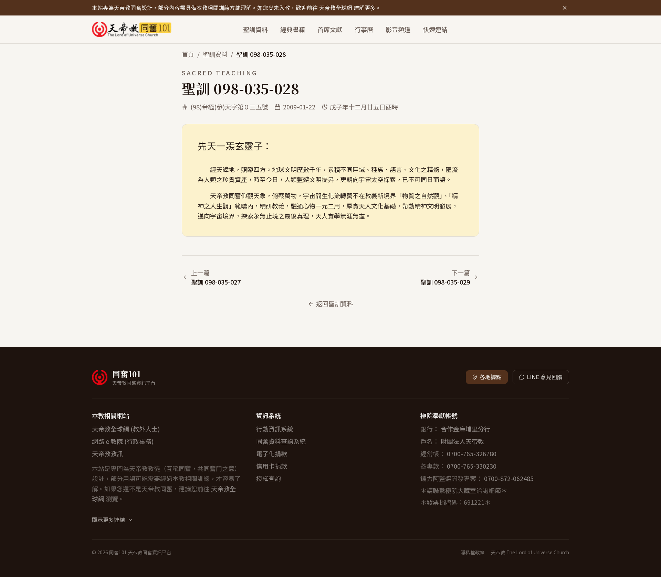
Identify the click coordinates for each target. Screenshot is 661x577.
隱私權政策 (473, 552)
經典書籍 (292, 29)
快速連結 (435, 29)
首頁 (188, 54)
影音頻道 (398, 29)
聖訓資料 (255, 29)
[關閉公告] (564, 7)
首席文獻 (329, 29)
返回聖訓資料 (334, 303)
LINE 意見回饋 (545, 377)
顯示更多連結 (108, 520)
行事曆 (364, 29)
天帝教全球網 (335, 8)
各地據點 (491, 377)
